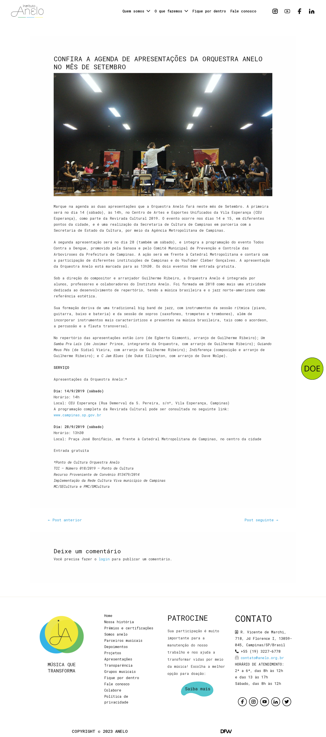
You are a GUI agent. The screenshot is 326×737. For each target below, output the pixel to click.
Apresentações (118, 659)
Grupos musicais (120, 671)
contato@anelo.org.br (262, 657)
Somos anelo (116, 634)
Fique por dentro (121, 677)
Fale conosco (117, 684)
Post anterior (65, 519)
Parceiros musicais (123, 640)
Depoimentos (116, 646)
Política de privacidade (116, 699)
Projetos (112, 652)
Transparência (118, 665)
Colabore (112, 690)
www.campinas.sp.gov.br (77, 415)
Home (108, 615)
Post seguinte (261, 519)
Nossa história (119, 621)
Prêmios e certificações (128, 628)
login (104, 559)
